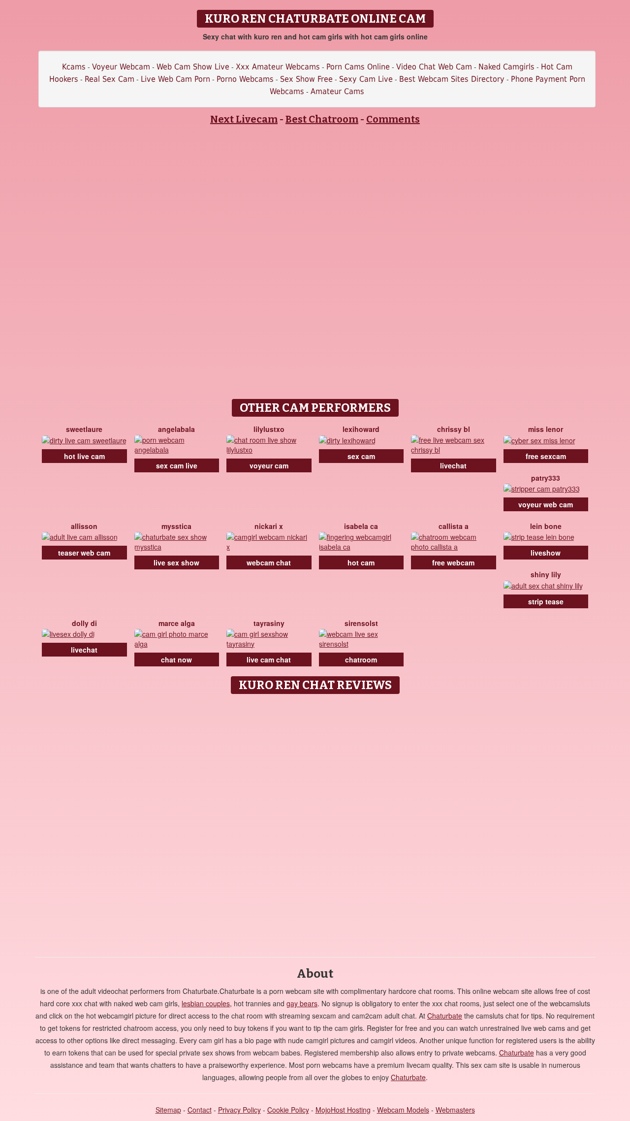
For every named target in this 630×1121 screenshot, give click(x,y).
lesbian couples (206, 1003)
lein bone (546, 526)
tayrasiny (268, 623)
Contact (200, 1110)
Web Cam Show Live (193, 66)
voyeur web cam (545, 504)
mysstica (176, 526)
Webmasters (455, 1110)
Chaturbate (444, 1016)
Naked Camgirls (506, 66)
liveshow (546, 553)
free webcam (453, 562)
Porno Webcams (245, 79)
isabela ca (361, 526)
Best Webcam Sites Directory (451, 79)
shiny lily (546, 574)
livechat (453, 465)
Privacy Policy (239, 1110)
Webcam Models (403, 1110)
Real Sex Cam (109, 79)
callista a (454, 526)
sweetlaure (84, 429)
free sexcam (546, 456)
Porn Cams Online (358, 66)
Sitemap (168, 1110)
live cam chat (269, 659)
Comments (393, 119)
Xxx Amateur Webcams (278, 66)
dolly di (84, 623)
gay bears (301, 1003)
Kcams (74, 66)
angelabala (176, 429)
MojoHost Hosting (343, 1110)
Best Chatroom (321, 119)
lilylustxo (268, 429)
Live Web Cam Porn (175, 79)
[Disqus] (315, 822)
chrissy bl (453, 429)
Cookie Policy (288, 1110)
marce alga (176, 623)
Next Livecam (244, 119)
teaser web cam (84, 553)
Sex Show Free (306, 79)
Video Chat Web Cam (434, 66)
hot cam (361, 562)
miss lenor (545, 429)
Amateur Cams (337, 91)
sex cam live (176, 465)
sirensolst (361, 623)
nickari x (268, 526)
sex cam (361, 456)
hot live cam (84, 456)
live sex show (176, 562)
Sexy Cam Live (366, 79)
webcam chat (269, 562)
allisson (84, 526)
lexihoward (361, 429)
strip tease (546, 601)
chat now (176, 659)
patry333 (545, 478)
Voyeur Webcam (121, 66)
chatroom (361, 659)
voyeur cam (269, 465)
